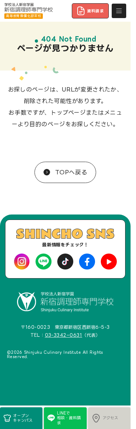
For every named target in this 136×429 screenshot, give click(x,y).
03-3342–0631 (63, 334)
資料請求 (95, 11)
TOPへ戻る (70, 172)
